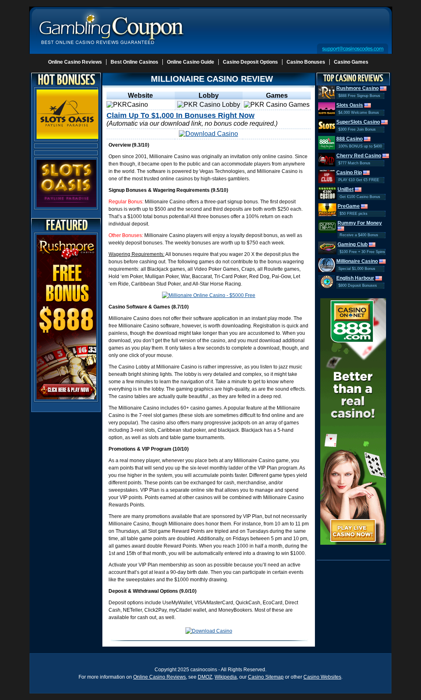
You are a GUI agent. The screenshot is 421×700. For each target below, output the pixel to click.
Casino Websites (322, 677)
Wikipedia (226, 677)
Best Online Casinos (134, 62)
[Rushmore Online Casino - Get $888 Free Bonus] (66, 317)
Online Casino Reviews (75, 62)
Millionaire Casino (357, 261)
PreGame (349, 206)
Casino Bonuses (306, 62)
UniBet (346, 189)
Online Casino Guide (190, 62)
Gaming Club (353, 244)
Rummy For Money (360, 223)
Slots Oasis (349, 105)
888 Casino (349, 139)
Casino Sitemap (266, 677)
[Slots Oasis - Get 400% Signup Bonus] (67, 114)
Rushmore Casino (357, 88)
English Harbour (355, 278)
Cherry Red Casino (358, 156)
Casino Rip (349, 172)
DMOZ (205, 677)
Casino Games (351, 62)
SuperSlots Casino (358, 122)
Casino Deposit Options (250, 62)
